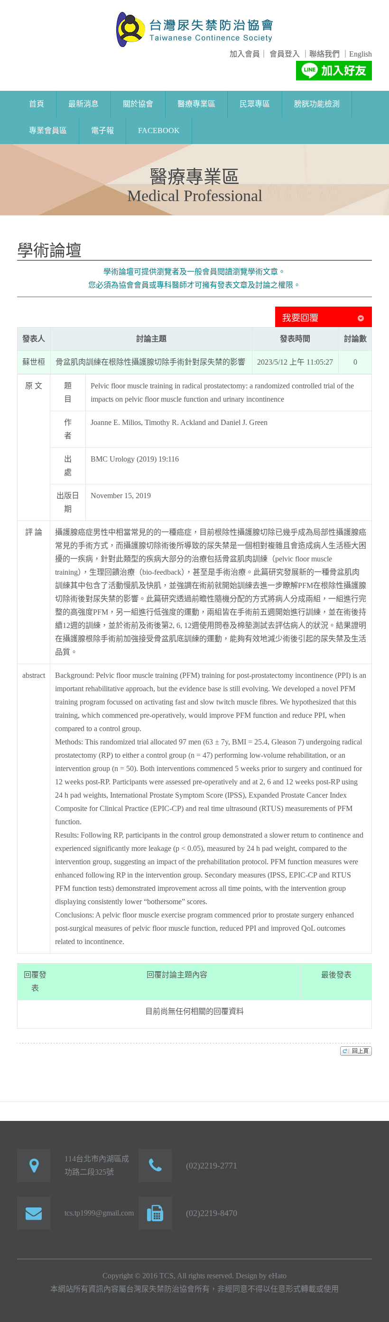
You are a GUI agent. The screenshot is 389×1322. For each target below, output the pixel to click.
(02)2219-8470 (211, 1213)
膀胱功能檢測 (317, 104)
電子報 (102, 130)
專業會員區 (48, 130)
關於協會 (138, 104)
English (360, 54)
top (356, 1050)
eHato (278, 1276)
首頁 (36, 104)
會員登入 (284, 54)
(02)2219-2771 (211, 1165)
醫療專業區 (196, 104)
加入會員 (245, 54)
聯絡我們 (324, 54)
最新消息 (83, 104)
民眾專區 (255, 104)
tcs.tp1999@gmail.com (99, 1213)
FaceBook (159, 130)
